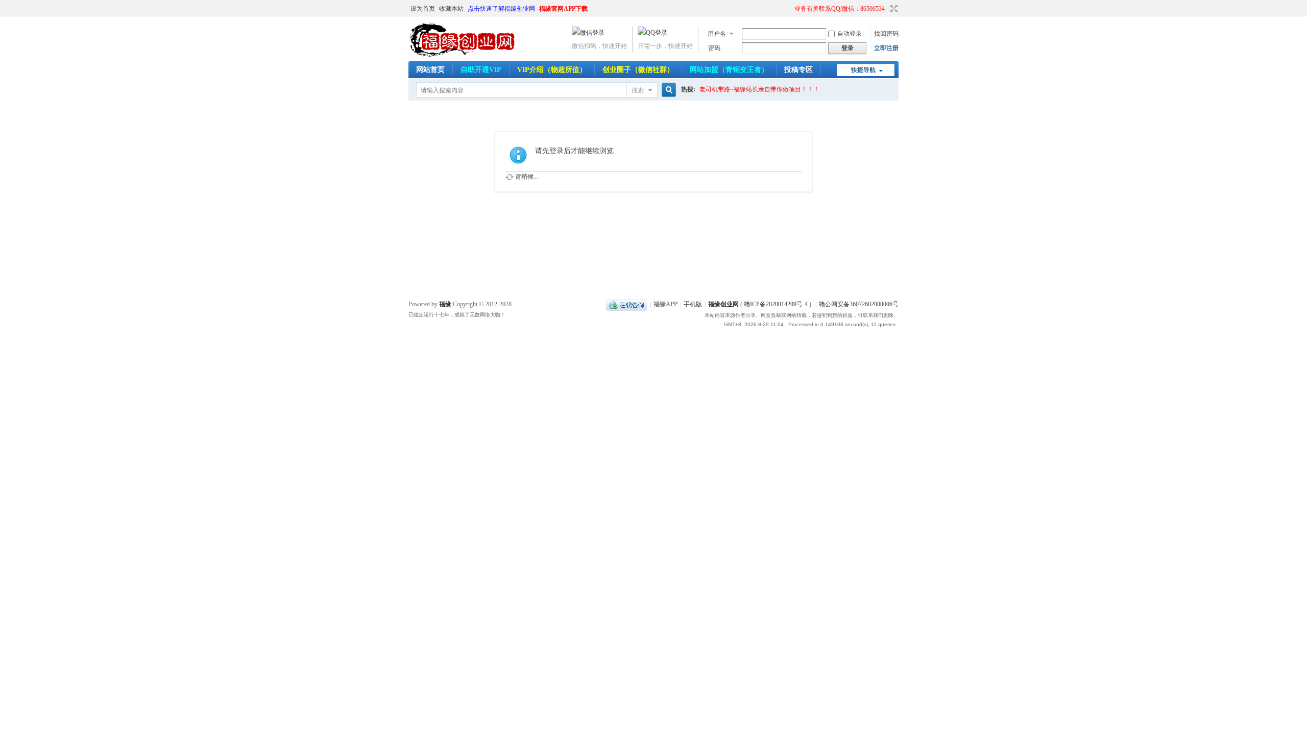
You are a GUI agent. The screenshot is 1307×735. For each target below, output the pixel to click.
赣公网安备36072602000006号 (859, 304)
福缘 (445, 304)
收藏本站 (451, 8)
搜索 (638, 90)
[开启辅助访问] (789, 8)
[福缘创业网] (472, 55)
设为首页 (422, 8)
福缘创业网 (723, 304)
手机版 (693, 304)
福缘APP (665, 304)
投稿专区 (798, 70)
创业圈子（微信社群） (638, 70)
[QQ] (626, 304)
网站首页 (430, 70)
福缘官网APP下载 (563, 8)
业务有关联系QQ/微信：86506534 (839, 8)
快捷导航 (863, 70)
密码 (714, 48)
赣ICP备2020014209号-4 (776, 304)
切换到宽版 (893, 8)
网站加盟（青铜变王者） (729, 70)
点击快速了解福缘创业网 (501, 8)
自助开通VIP (481, 70)
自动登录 (849, 33)
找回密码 (886, 33)
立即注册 (886, 48)
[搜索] (667, 90)
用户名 (717, 33)
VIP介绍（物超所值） (552, 70)
